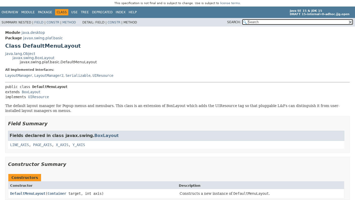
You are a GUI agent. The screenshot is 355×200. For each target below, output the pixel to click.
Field (38, 22)
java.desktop (33, 32)
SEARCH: (234, 22)
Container (57, 193)
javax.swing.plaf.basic (43, 38)
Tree (85, 12)
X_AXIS (62, 145)
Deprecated (102, 12)
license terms (230, 3)
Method (69, 22)
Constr (53, 22)
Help (133, 12)
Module (28, 12)
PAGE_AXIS (42, 145)
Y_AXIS (79, 145)
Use (74, 12)
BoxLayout (31, 92)
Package (45, 12)
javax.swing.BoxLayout (33, 58)
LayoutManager (18, 75)
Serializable (77, 75)
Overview (10, 12)
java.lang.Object (20, 54)
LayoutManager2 (48, 75)
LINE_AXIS (19, 145)
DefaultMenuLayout (27, 193)
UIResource (103, 75)
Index (121, 12)
